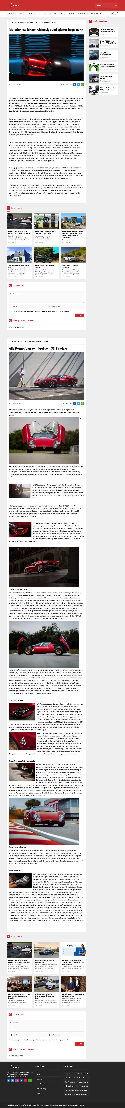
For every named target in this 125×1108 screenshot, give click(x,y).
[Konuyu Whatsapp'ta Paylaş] (82, 84)
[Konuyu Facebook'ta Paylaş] (74, 84)
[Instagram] (17, 1080)
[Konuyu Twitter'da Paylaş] (78, 84)
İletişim (38, 1094)
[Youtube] (25, 1080)
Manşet (20, 341)
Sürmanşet (21, 23)
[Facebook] (8, 1080)
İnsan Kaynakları (41, 1084)
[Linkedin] (21, 1080)
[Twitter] (12, 1080)
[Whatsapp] (30, 1080)
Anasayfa (13, 23)
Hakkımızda (39, 1079)
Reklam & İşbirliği (41, 1089)
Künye (38, 1074)
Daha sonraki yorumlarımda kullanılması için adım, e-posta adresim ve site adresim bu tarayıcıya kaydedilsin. (40, 311)
